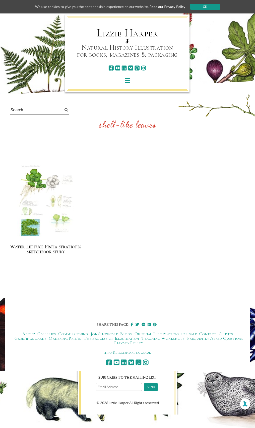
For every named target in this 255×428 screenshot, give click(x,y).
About (28, 333)
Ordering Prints (65, 338)
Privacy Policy (128, 342)
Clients (226, 333)
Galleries (46, 333)
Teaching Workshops (162, 338)
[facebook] (111, 68)
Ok (205, 6)
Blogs (126, 333)
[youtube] (117, 68)
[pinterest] (137, 68)
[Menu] (127, 80)
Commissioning (73, 333)
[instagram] (143, 68)
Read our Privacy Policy (167, 6)
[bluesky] (130, 68)
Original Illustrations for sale (165, 333)
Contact (207, 333)
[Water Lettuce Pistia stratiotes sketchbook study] (45, 200)
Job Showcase (104, 333)
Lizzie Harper (127, 33)
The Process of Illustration (111, 338)
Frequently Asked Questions (215, 338)
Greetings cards (30, 338)
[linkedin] (124, 68)
